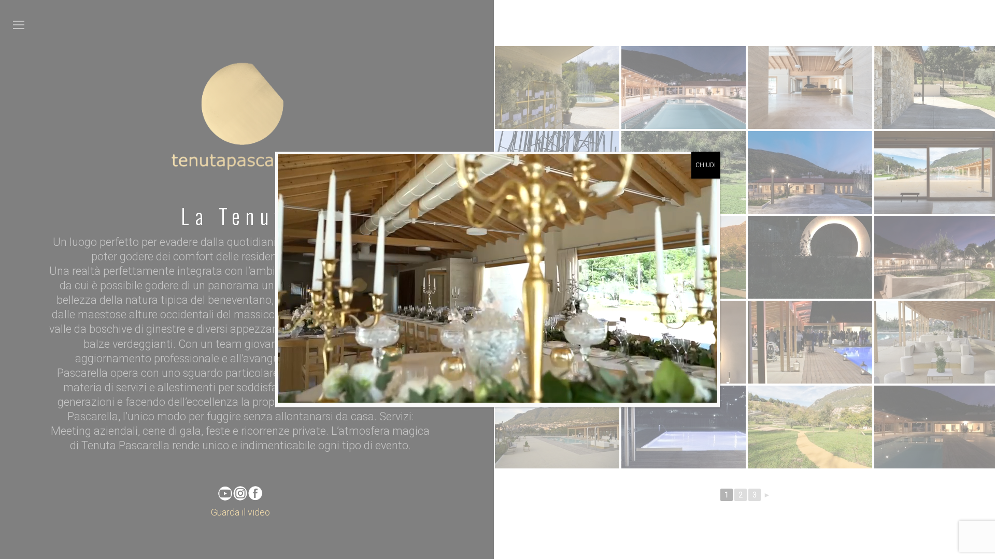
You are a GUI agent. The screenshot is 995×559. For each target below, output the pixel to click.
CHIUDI (705, 165)
